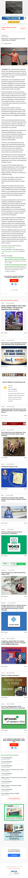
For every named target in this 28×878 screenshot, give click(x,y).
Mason (2, 495)
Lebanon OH (4, 35)
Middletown (3, 602)
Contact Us (10, 868)
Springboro (3, 570)
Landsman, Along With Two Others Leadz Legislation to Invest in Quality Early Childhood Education (13, 642)
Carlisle (2, 303)
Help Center (17, 868)
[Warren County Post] (13, 18)
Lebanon (3, 406)
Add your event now (14, 798)
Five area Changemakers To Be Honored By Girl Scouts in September (13, 707)
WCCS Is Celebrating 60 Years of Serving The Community (11, 532)
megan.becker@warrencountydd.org (10, 251)
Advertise (14, 855)
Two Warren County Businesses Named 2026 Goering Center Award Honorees (14, 343)
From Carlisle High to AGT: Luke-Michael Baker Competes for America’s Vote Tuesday (14, 307)
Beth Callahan (4, 333)
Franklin (3, 340)
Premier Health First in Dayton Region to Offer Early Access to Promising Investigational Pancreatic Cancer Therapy (13, 608)
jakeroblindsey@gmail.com (8, 247)
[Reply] (6, 293)
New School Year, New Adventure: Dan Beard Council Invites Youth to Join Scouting (13, 434)
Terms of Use (11, 874)
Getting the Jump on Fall (9, 466)
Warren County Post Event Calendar (9, 755)
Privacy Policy (17, 874)
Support (23, 28)
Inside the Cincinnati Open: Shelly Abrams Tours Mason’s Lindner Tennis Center (13, 499)
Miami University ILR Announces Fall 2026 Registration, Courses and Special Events (13, 410)
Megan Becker (8, 43)
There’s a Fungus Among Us (10, 675)
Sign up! (14, 280)
